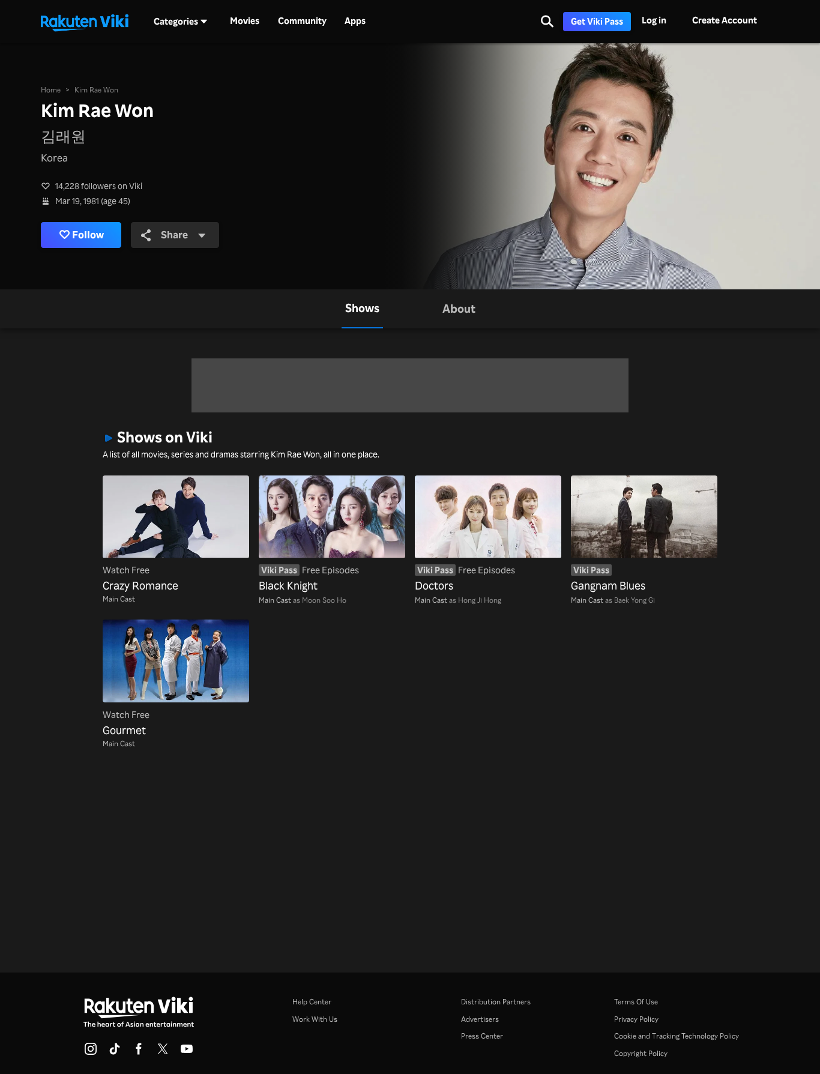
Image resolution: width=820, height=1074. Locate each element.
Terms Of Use (636, 1001)
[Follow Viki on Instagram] (90, 1052)
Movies (244, 21)
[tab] (362, 308)
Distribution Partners (496, 1001)
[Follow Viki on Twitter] (162, 1052)
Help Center (311, 1001)
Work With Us (314, 1019)
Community (302, 21)
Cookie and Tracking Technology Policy (676, 1035)
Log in (654, 20)
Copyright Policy (641, 1053)
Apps (355, 21)
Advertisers (480, 1019)
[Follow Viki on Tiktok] (114, 1052)
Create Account (724, 20)
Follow (88, 234)
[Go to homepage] (84, 21)
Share (174, 234)
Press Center (482, 1035)
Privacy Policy (636, 1019)
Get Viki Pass (597, 21)
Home (51, 89)
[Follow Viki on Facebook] (138, 1052)
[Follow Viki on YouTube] (186, 1052)
